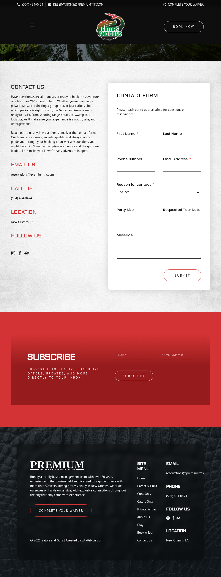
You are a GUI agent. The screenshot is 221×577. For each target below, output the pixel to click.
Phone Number (129, 159)
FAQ (140, 525)
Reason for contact (134, 184)
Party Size (125, 210)
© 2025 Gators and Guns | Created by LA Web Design (66, 540)
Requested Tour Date (181, 210)
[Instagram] (13, 253)
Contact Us (144, 540)
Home (141, 478)
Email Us (23, 165)
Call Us (22, 188)
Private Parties (146, 509)
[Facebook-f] (20, 253)
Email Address (176, 159)
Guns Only (144, 494)
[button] (32, 25)
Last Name (172, 134)
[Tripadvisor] (26, 253)
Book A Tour (145, 532)
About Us (143, 517)
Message (125, 235)
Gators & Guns (147, 486)
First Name (126, 134)
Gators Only (145, 501)
